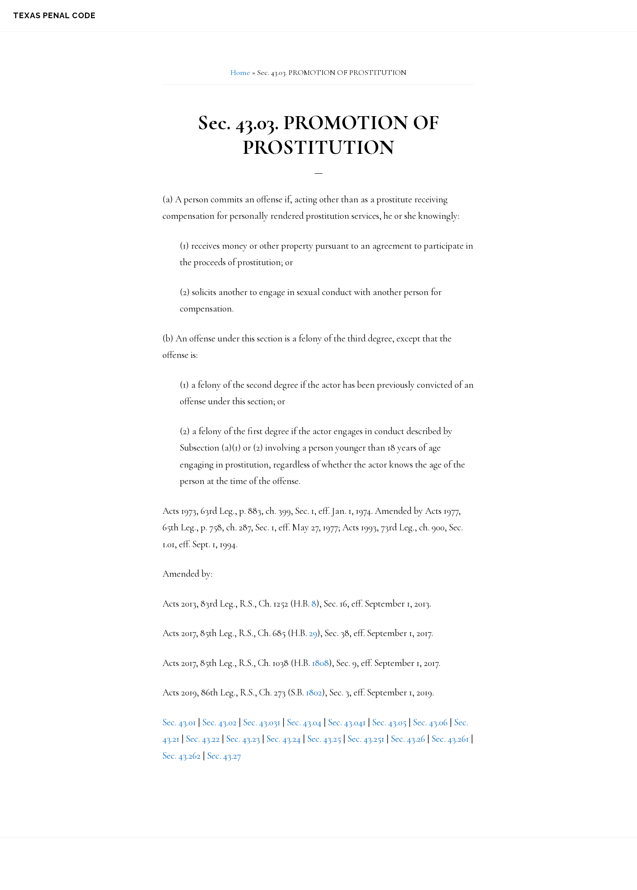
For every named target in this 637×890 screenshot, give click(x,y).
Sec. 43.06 (430, 722)
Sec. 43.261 (450, 738)
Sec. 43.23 (243, 738)
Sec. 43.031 (261, 722)
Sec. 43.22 (203, 738)
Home (240, 72)
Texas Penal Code (54, 15)
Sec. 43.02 (219, 722)
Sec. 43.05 (389, 722)
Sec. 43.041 (347, 722)
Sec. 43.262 (181, 755)
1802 (314, 692)
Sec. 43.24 (283, 738)
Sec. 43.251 (366, 738)
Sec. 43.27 (224, 755)
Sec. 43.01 (179, 722)
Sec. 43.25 (324, 738)
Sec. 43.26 (408, 738)
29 (313, 633)
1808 (320, 663)
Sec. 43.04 (304, 722)
